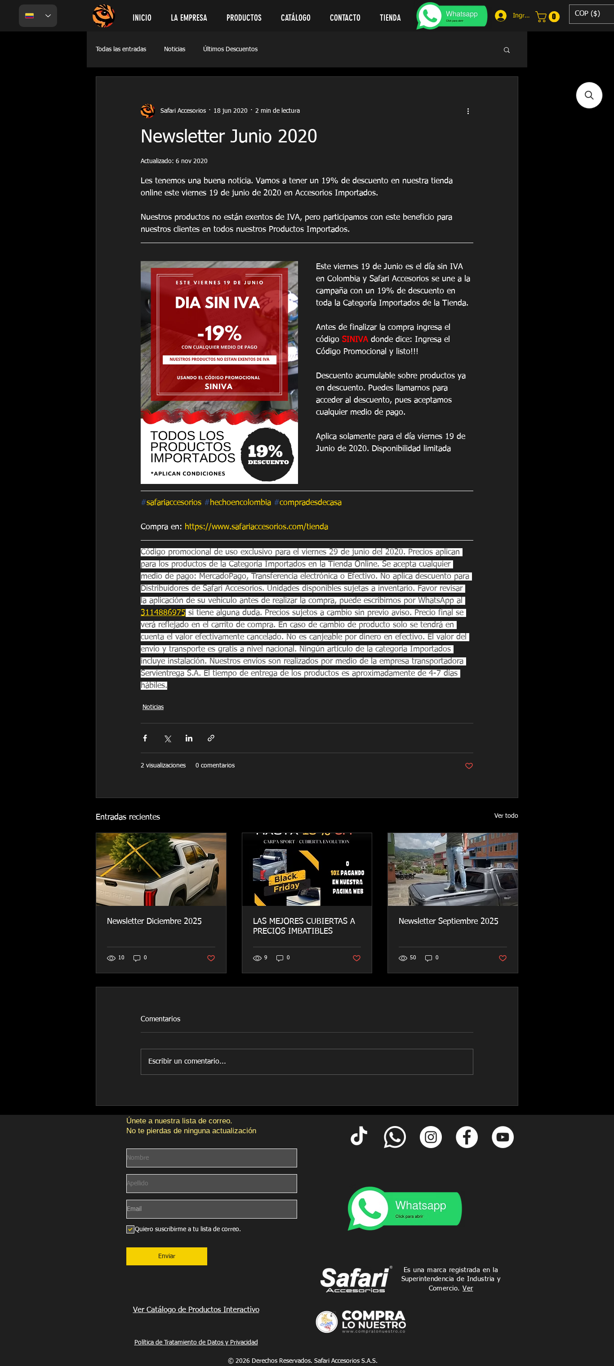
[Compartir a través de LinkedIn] (189, 738)
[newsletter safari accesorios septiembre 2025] (453, 869)
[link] (548, 16)
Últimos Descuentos (230, 49)
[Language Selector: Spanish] (38, 15)
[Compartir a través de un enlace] (211, 738)
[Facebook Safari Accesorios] (467, 1137)
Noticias (174, 49)
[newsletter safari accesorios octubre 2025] (307, 869)
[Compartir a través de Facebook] (145, 738)
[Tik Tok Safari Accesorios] (359, 1137)
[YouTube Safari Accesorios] (503, 1137)
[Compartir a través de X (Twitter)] (167, 738)
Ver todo (506, 816)
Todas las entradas (121, 49)
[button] (507, 49)
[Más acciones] (468, 111)
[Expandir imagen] (219, 372)
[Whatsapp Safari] (395, 1137)
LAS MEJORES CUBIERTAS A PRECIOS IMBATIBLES (304, 927)
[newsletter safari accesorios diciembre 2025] (161, 869)
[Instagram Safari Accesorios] (431, 1137)
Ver (468, 1288)
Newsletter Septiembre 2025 (448, 922)
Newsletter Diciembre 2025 (154, 922)
